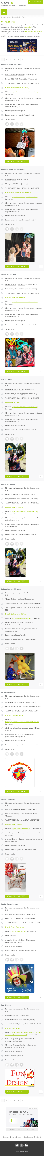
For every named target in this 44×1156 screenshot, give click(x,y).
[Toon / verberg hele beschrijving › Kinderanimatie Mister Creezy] (24, 204)
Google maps (30, 74)
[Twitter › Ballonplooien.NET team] (7, 648)
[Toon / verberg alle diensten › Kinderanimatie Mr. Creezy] (24, 105)
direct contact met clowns (33, 31)
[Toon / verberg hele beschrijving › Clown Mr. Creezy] (24, 519)
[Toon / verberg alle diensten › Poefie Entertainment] (24, 941)
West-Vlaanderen (11, 389)
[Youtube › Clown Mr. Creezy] (21, 544)
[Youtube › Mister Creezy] (21, 439)
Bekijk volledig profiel (17, 161)
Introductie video (31, 639)
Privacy (26, 1151)
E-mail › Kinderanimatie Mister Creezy (18, 192)
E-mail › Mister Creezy (13, 402)
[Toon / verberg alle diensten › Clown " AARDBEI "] (24, 840)
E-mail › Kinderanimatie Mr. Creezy (17, 88)
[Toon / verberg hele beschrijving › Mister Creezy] (24, 414)
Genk (14, 179)
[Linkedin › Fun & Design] (17, 1065)
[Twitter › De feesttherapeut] (7, 754)
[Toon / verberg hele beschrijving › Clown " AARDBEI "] (24, 834)
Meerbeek (21, 284)
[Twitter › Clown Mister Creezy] (7, 334)
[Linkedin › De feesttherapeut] (17, 754)
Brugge (21, 389)
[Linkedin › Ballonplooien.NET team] (17, 648)
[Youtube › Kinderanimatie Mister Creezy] (21, 229)
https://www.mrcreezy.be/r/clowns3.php (25, 197)
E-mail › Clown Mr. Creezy (14, 507)
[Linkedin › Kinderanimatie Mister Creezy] (17, 229)
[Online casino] (22, 1108)
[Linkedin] (26, 1145)
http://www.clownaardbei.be (21, 829)
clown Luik (28, 27)
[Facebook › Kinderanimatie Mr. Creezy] (12, 124)
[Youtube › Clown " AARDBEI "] (21, 859)
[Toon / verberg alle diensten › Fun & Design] (24, 1046)
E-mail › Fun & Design (12, 1028)
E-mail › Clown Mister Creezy (15, 297)
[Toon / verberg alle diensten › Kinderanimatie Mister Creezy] (24, 210)
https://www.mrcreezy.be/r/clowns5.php (25, 302)
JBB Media (20, 1151)
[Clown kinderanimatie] (22, 52)
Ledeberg (21, 809)
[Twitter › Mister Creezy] (7, 439)
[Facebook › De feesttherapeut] (12, 754)
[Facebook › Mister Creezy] (12, 439)
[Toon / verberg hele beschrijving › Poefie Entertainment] (24, 936)
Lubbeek (21, 599)
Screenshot (10, 94)
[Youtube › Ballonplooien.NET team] (21, 648)
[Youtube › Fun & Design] (21, 1065)
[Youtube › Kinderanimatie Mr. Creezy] (21, 124)
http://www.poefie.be (18, 931)
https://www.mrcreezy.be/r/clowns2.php (25, 92)
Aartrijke (21, 702)
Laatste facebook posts (27, 115)
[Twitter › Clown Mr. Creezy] (7, 544)
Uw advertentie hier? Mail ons (22, 1129)
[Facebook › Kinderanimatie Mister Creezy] (12, 229)
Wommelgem (18, 494)
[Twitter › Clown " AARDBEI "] (7, 859)
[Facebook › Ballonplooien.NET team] (12, 648)
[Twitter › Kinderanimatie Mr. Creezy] (7, 124)
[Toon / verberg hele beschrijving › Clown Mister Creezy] (24, 309)
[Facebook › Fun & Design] (12, 1065)
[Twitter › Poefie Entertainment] (7, 960)
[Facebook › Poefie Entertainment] (12, 960)
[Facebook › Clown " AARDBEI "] (12, 859)
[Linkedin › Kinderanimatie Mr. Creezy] (17, 124)
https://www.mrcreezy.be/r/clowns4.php (25, 407)
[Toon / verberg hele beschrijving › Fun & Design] (24, 1040)
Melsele (21, 74)
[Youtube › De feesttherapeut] (21, 754)
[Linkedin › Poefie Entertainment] (17, 960)
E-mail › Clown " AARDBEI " (14, 824)
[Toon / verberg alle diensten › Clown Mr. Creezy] (24, 525)
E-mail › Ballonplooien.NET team (16, 614)
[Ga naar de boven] (41, 161)
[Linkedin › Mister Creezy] (17, 439)
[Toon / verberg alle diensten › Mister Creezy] (24, 420)
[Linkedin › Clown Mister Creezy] (17, 334)
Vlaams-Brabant (10, 284)
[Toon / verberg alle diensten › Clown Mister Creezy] (24, 315)
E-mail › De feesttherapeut (14, 715)
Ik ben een (35, 2)
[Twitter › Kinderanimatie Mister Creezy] (7, 229)
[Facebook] (22, 1145)
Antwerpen (8, 494)
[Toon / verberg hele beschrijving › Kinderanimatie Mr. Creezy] (24, 99)
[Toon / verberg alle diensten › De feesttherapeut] (24, 735)
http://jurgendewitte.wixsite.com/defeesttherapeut (22, 722)
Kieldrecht (21, 914)
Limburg (8, 179)
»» (22, 59)
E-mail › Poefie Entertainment (15, 927)
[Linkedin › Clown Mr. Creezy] (17, 544)
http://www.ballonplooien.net (21, 618)
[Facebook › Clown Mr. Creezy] (12, 544)
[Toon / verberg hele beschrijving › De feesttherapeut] (24, 729)
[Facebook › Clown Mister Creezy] (12, 334)
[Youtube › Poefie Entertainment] (21, 960)
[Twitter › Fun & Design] (7, 1065)
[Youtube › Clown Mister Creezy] (21, 334)
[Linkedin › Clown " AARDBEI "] (17, 859)
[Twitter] (17, 1145)
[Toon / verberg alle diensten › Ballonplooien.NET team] (24, 630)
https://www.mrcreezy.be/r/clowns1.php (25, 511)
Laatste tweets (11, 115)
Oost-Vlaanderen (11, 74)
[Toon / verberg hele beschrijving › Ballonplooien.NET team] (24, 623)
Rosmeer (15, 1015)
